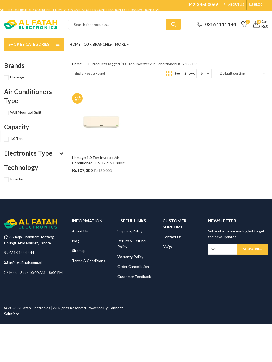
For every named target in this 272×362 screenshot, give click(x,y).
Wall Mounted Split (25, 112)
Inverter (17, 179)
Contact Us (172, 237)
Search (173, 24)
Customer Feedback (134, 276)
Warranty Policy (130, 256)
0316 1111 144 (21, 252)
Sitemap (79, 250)
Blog (75, 241)
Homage (17, 77)
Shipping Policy (129, 231)
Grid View (169, 73)
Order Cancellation (133, 266)
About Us (80, 231)
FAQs (167, 246)
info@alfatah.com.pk (25, 262)
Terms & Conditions (88, 260)
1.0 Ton (16, 138)
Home (77, 63)
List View (177, 73)
